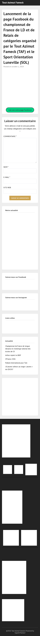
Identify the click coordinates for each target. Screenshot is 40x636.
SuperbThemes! (20, 633)
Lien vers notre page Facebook (20, 110)
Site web (7, 187)
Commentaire (10, 136)
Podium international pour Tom (16, 363)
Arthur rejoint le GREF (13, 355)
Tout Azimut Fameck (13, 2)
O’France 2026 (10, 359)
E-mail (6, 177)
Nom (5, 167)
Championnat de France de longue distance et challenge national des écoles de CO (18, 349)
